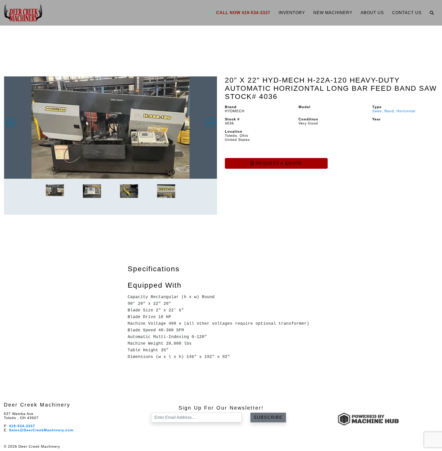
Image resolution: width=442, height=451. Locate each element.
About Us (372, 12)
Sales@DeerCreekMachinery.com (41, 430)
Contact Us (407, 12)
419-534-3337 (22, 426)
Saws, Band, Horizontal (393, 111)
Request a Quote (278, 163)
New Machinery (332, 12)
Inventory (292, 12)
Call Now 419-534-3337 (243, 12)
